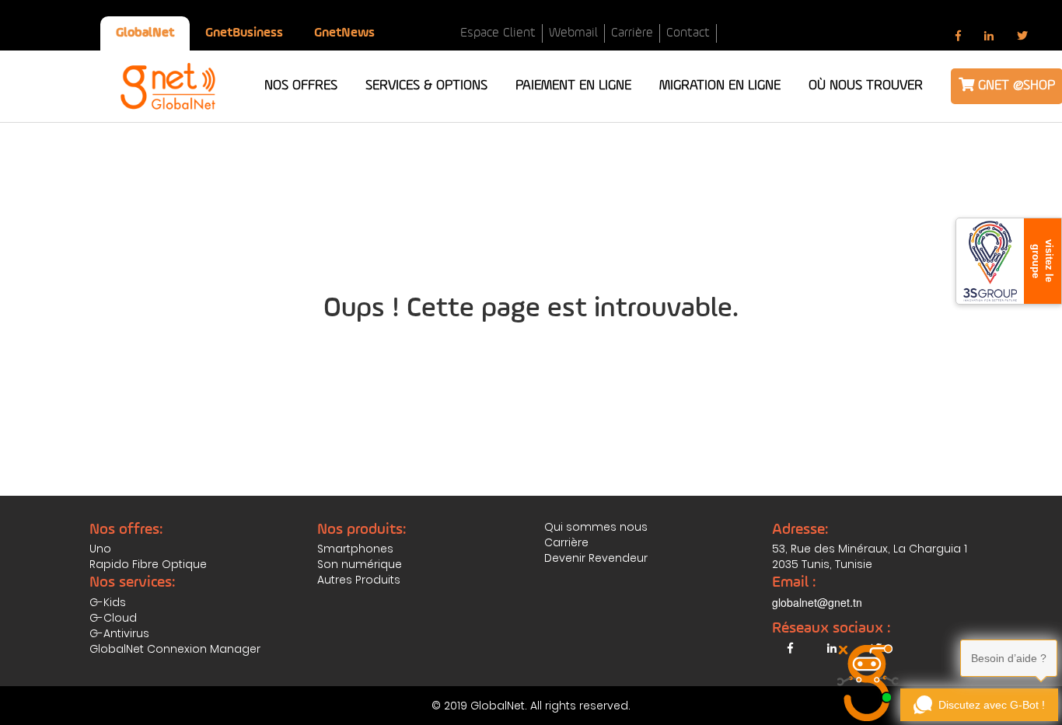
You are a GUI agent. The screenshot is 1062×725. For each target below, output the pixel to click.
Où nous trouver (866, 85)
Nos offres (300, 85)
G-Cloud (113, 618)
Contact (688, 33)
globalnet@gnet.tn (817, 602)
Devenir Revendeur (596, 558)
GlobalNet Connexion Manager (174, 649)
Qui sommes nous (596, 527)
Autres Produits (358, 579)
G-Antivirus (119, 633)
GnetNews (344, 33)
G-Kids (107, 602)
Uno (100, 548)
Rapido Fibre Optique (148, 564)
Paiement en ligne (573, 85)
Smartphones (355, 548)
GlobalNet (145, 33)
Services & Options (426, 85)
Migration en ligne (720, 85)
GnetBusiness (244, 33)
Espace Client (498, 33)
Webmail (573, 33)
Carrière (632, 33)
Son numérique (359, 564)
